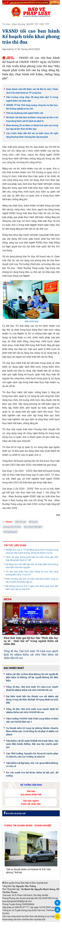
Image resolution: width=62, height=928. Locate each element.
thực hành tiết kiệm (33, 527)
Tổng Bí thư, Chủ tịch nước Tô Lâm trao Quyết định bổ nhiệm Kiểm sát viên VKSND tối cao (32, 688)
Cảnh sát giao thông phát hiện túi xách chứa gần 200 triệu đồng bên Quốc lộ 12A (32, 558)
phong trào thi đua (12, 527)
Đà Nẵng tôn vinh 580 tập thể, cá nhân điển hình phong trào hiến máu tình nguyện (32, 566)
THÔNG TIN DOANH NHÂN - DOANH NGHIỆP (27, 825)
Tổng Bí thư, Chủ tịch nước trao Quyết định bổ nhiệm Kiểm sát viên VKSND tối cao (32, 711)
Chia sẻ (57, 903)
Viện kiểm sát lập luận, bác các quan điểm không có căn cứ (32, 765)
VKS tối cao (20, 522)
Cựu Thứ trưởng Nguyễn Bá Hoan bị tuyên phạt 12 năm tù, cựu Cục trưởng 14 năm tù (32, 755)
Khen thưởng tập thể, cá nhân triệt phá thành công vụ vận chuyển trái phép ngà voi (32, 580)
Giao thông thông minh (32, 923)
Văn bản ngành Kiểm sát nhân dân (31, 802)
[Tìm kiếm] (57, 916)
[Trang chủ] (31, 12)
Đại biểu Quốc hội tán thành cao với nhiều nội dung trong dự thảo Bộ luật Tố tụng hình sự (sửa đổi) (32, 699)
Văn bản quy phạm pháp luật (31, 793)
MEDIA (8, 599)
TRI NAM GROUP (11, 923)
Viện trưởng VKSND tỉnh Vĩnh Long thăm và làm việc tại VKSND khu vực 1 (32, 720)
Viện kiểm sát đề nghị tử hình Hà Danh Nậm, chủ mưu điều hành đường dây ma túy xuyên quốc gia (32, 744)
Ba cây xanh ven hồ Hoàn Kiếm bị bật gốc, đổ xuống (32, 774)
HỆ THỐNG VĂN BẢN (31, 785)
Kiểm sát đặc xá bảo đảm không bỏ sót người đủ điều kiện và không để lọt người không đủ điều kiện (32, 677)
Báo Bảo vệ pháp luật (15, 813)
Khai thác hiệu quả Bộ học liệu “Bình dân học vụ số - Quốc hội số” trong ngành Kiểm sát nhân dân (31, 641)
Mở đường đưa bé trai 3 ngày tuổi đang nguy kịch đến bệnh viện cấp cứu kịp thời (32, 587)
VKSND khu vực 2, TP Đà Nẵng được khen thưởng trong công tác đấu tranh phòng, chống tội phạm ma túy (32, 551)
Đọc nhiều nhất (14, 668)
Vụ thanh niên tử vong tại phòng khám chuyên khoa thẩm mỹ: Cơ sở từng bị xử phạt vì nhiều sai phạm (32, 731)
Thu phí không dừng (12, 926)
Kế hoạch (33, 522)
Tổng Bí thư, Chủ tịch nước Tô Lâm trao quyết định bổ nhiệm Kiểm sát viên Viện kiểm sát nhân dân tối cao (31, 654)
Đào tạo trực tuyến (34, 926)
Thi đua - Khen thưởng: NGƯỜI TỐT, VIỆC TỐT (25, 24)
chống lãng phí (10, 532)
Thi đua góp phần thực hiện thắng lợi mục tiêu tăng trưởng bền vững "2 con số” (32, 573)
